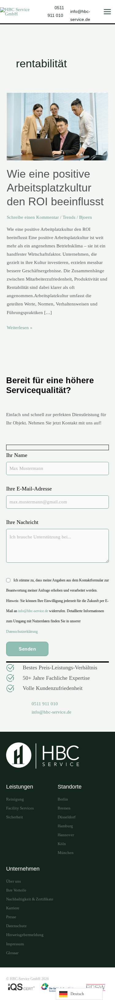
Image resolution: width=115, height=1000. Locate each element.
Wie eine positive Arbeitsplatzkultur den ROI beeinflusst (55, 187)
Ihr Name (16, 455)
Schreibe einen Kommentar (33, 217)
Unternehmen (23, 869)
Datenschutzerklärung (22, 631)
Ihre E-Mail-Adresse (29, 489)
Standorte (70, 787)
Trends (69, 217)
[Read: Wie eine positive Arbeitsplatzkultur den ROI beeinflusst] (57, 126)
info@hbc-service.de (33, 611)
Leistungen (19, 787)
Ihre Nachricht (22, 522)
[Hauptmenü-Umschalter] (107, 11)
